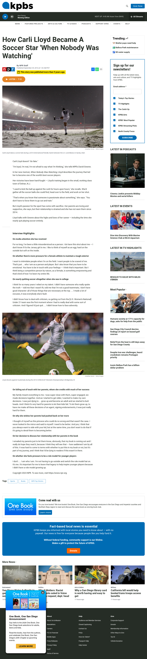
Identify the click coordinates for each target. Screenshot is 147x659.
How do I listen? (84, 637)
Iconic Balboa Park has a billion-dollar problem (125, 366)
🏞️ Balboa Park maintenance (125, 47)
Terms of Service (52, 653)
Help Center (83, 645)
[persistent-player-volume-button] (12, 16)
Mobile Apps (51, 637)
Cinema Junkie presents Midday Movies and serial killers (125, 194)
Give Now (137, 6)
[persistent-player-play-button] (5, 17)
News (17, 24)
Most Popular (117, 289)
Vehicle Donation (117, 641)
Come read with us (49, 500)
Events (117, 24)
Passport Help (84, 641)
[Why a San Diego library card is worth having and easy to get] (92, 574)
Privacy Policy (52, 645)
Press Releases (52, 641)
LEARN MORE (26, 646)
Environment (6, 587)
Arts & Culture (55, 24)
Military (113, 587)
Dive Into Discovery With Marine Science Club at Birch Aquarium (125, 236)
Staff (48, 649)
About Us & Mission (54, 620)
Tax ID (113, 637)
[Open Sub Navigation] (22, 24)
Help (127, 24)
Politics (40, 587)
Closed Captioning (85, 624)
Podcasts (86, 24)
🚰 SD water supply (121, 52)
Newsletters (51, 624)
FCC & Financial (52, 633)
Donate (73, 550)
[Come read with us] (20, 506)
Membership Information (119, 629)
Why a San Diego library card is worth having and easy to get (91, 593)
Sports (12, 481)
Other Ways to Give (117, 633)
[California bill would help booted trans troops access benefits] (128, 574)
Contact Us (83, 629)
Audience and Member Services (90, 620)
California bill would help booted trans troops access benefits (126, 593)
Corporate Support (117, 620)
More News (8, 562)
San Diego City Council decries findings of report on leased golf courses (125, 331)
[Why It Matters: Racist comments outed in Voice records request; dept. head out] (55, 574)
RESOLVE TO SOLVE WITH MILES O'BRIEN (125, 278)
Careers (49, 629)
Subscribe (127, 137)
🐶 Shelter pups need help (124, 43)
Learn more (45, 512)
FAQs (80, 633)
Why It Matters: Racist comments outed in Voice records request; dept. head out (53, 594)
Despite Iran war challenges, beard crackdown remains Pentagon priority (126, 355)
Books (23, 481)
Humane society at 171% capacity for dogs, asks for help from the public (127, 320)
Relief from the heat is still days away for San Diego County (127, 343)
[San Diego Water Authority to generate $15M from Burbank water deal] (19, 574)
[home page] (17, 6)
